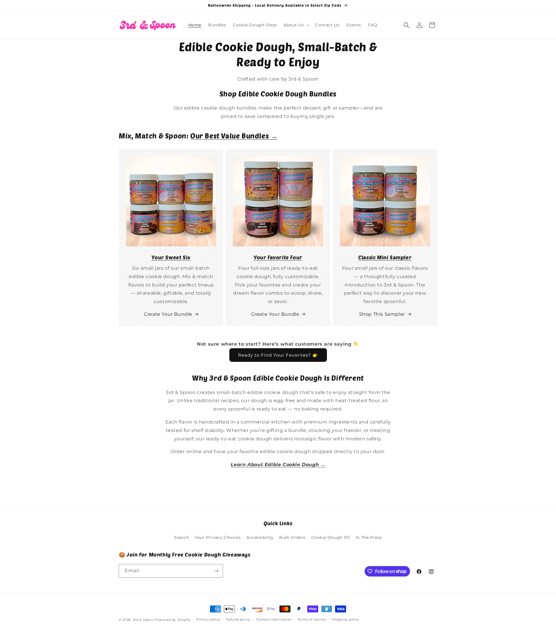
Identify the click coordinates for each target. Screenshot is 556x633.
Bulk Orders (292, 537)
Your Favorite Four (278, 257)
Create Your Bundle (168, 314)
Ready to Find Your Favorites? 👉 (278, 355)
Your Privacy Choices (218, 537)
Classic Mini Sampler (384, 257)
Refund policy (238, 619)
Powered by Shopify (173, 620)
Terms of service (311, 619)
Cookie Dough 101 (330, 537)
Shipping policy (345, 619)
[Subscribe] (216, 571)
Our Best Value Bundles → (233, 136)
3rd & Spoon (143, 620)
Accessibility (260, 537)
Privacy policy (208, 619)
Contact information (274, 619)
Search (181, 537)
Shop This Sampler (382, 314)
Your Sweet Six (170, 257)
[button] (296, 25)
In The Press (369, 537)
